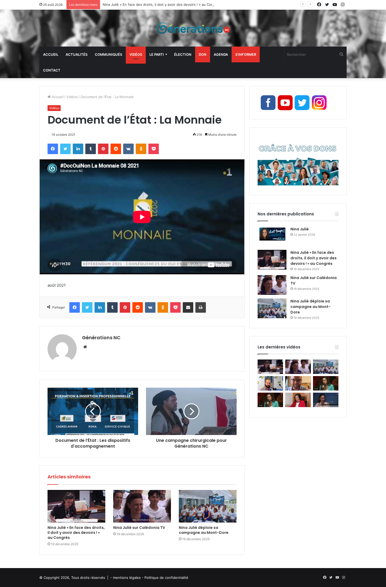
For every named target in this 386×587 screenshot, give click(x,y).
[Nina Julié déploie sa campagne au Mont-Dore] (208, 506)
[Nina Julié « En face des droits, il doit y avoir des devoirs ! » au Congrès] (76, 506)
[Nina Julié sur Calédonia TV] (142, 506)
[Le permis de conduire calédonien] (325, 400)
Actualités (76, 54)
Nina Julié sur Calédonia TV (139, 527)
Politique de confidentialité (166, 577)
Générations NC (101, 337)
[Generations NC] (193, 28)
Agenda (221, 54)
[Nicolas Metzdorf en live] (298, 383)
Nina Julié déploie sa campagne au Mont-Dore (203, 530)
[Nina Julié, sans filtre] (325, 383)
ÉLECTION (182, 54)
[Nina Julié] (272, 236)
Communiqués (108, 54)
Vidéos (135, 54)
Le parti (156, 54)
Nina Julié (299, 229)
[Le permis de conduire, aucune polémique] (298, 400)
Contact (51, 70)
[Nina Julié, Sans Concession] (270, 400)
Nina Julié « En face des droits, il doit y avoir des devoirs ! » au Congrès (162, 4)
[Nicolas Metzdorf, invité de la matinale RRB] (270, 383)
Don (202, 54)
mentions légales (127, 577)
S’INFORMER (245, 54)
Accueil (50, 54)
